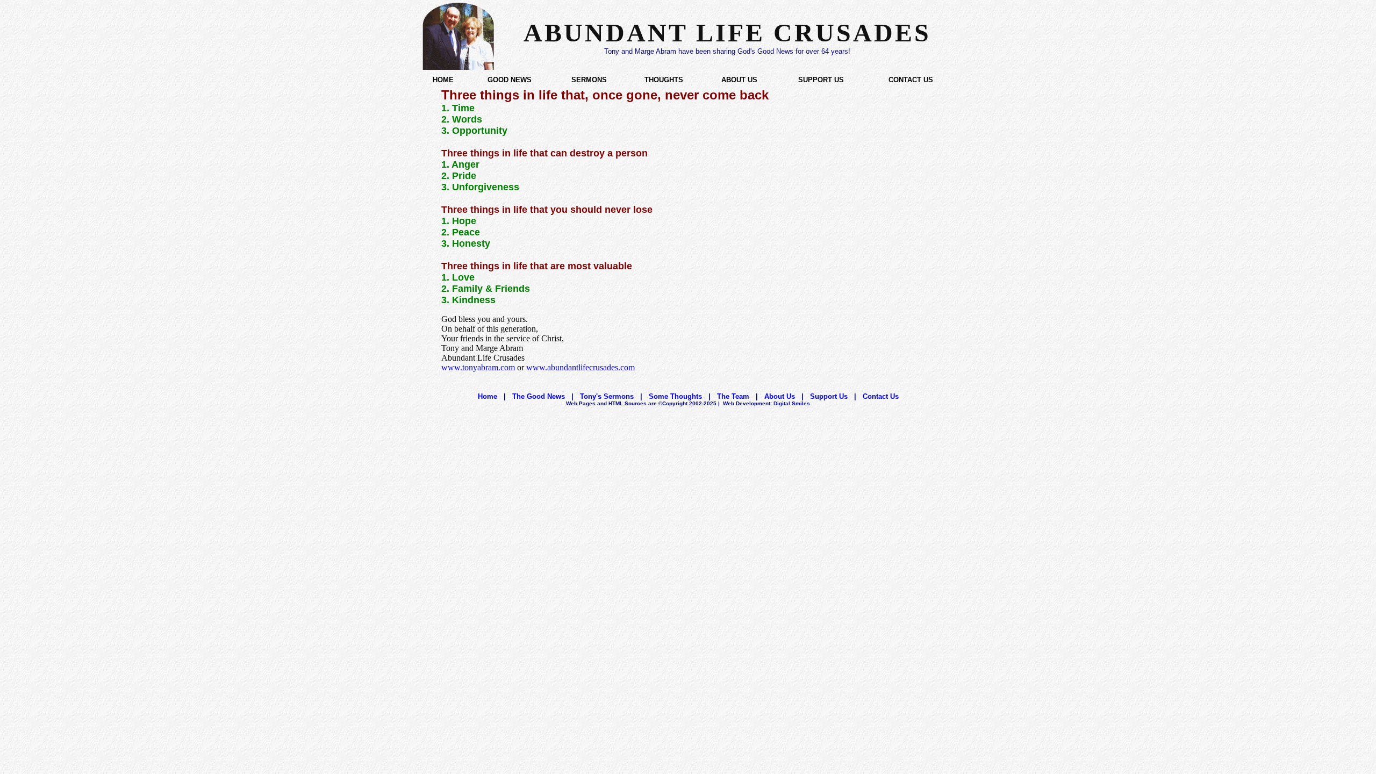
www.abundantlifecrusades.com (580, 367)
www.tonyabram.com (478, 367)
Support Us (829, 396)
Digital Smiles (766, 403)
